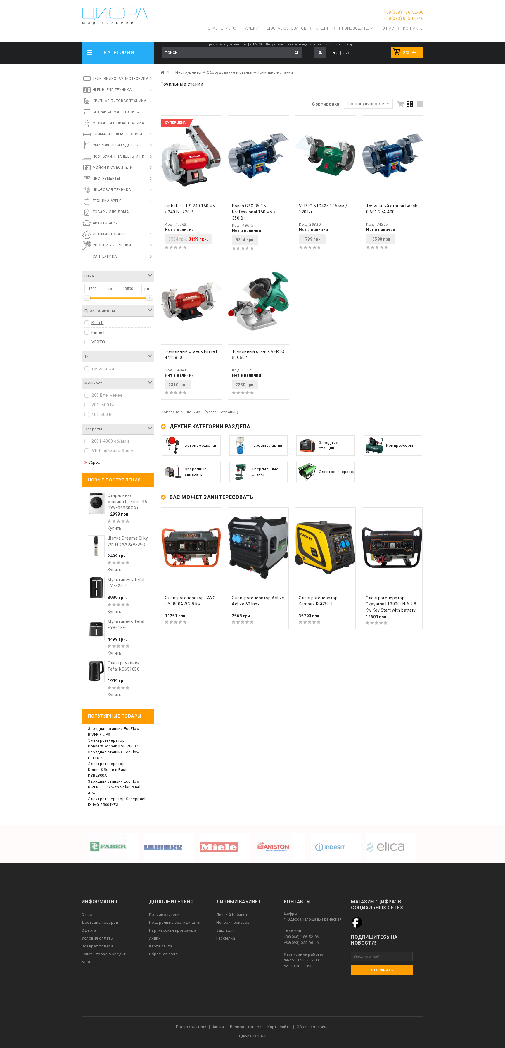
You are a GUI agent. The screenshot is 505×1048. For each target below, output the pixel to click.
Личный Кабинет (232, 914)
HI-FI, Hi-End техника (112, 90)
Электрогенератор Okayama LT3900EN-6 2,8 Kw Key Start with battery (391, 603)
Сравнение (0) (222, 28)
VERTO (98, 342)
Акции (155, 938)
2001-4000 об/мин (110, 441)
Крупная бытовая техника (119, 101)
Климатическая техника (118, 134)
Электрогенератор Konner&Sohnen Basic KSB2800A (108, 770)
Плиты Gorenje (342, 44)
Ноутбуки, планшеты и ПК (119, 156)
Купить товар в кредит (104, 954)
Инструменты (106, 179)
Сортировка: (326, 104)
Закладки (225, 930)
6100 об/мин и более (112, 450)
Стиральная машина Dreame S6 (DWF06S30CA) (127, 501)
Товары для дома (111, 212)
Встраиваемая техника (116, 112)
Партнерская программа (172, 930)
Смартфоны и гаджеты (116, 145)
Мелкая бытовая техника (118, 123)
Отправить (382, 970)
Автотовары (105, 223)
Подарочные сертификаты (174, 922)
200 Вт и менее (106, 395)
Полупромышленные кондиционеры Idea (297, 44)
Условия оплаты (98, 938)
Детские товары (109, 234)
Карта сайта (160, 946)
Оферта (89, 930)
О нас (87, 914)
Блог (86, 962)
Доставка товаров (100, 922)
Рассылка (225, 938)
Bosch (97, 322)
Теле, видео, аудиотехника (120, 79)
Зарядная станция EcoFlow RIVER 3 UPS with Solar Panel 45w (114, 787)
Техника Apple (107, 201)
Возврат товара (97, 946)
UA (346, 52)
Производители (356, 28)
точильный (102, 368)
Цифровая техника (112, 190)
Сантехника (105, 256)
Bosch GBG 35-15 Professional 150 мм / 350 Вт (254, 211)
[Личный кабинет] (320, 53)
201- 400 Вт (103, 405)
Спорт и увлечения (112, 245)
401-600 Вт (102, 414)
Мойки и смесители (113, 167)
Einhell (98, 332)
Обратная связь (164, 954)
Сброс (94, 462)
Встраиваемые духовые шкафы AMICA (233, 44)
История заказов (233, 922)
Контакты (413, 28)
